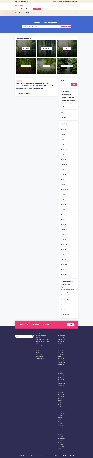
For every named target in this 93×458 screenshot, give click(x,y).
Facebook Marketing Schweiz (67, 289)
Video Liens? (46, 65)
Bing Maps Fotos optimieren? (67, 97)
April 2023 (63, 174)
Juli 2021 (63, 209)
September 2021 (64, 206)
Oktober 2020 (64, 224)
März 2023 (63, 176)
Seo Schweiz (19, 80)
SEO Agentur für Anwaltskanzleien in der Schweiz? (32, 83)
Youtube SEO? (67, 48)
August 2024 (64, 134)
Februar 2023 (64, 179)
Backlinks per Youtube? (67, 65)
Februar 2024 (64, 149)
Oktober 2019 (64, 249)
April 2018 (63, 266)
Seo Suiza (63, 307)
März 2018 (63, 269)
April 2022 (63, 199)
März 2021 (63, 219)
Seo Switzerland (64, 312)
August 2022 (64, 191)
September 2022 (64, 189)
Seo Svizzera (63, 309)
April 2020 (63, 239)
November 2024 (64, 126)
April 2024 (63, 144)
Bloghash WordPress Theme (69, 455)
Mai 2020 (63, 236)
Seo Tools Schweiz (65, 314)
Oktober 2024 (64, 129)
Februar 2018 (64, 271)
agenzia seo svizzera (65, 284)
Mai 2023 (63, 171)
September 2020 (64, 226)
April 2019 (63, 254)
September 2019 (64, 251)
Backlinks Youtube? (26, 65)
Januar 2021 (63, 221)
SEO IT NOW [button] (70, 324)
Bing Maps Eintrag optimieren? (68, 100)
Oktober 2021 (64, 204)
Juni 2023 (63, 169)
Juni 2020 (63, 234)
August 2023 (64, 164)
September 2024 (64, 131)
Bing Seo (63, 287)
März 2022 (63, 201)
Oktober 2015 (64, 274)
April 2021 (63, 216)
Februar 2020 (64, 244)
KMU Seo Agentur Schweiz (66, 297)
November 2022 (64, 184)
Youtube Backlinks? (46, 48)
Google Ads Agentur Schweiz (67, 292)
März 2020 (63, 241)
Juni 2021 (63, 211)
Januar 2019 (63, 259)
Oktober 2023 (64, 159)
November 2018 (64, 261)
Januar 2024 (64, 151)
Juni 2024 (63, 139)
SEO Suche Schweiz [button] (65, 26)
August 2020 (64, 229)
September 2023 (64, 161)
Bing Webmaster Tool (66, 94)
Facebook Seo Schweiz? (66, 103)
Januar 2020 (64, 246)
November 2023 (64, 156)
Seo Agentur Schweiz (65, 299)
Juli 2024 (63, 136)
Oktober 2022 (64, 186)
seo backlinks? (26, 48)
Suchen (63, 81)
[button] (37, 9)
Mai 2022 (63, 196)
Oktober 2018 (64, 264)
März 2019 (63, 256)
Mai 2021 (63, 214)
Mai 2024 (63, 141)
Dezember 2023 (64, 154)
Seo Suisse (63, 304)
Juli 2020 (63, 231)
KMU (62, 294)
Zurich (62, 106)
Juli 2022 (63, 194)
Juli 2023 (63, 166)
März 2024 (63, 146)
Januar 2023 (64, 181)
